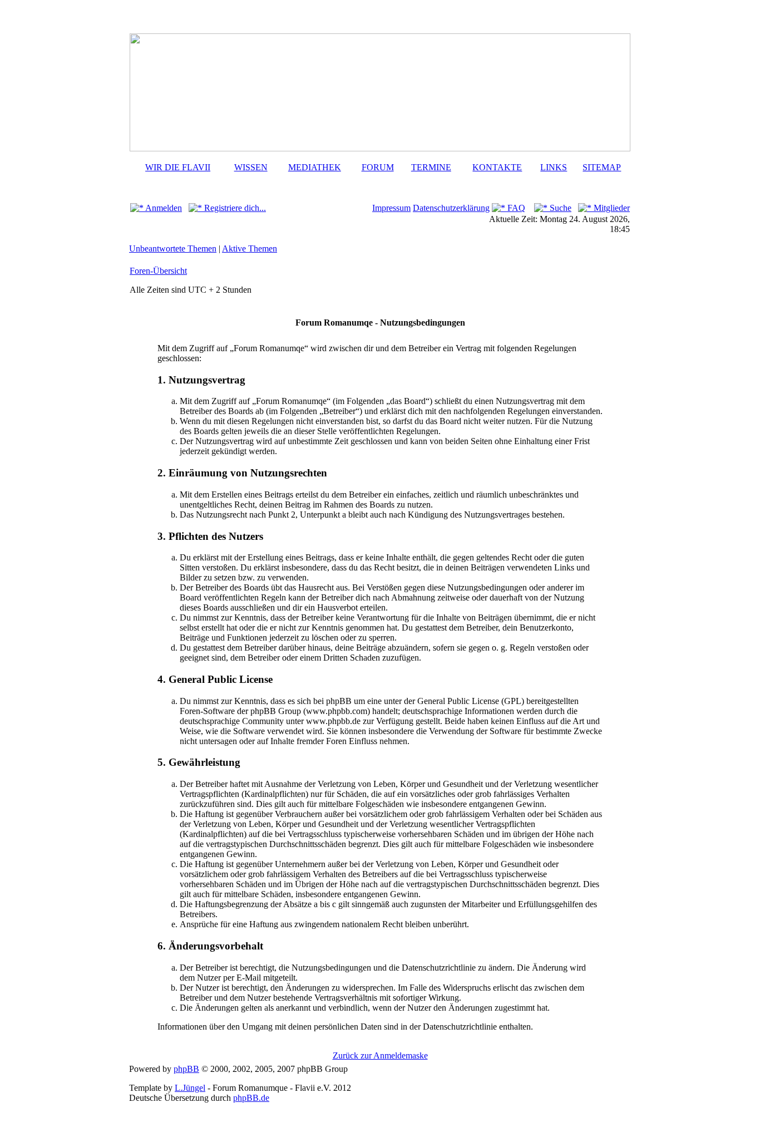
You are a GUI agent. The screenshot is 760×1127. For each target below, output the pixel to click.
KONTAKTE (497, 167)
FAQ (515, 208)
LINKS (553, 167)
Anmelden (163, 208)
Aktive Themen (249, 248)
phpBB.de (251, 1098)
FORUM (378, 167)
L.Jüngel (190, 1087)
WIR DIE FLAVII (177, 167)
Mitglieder (610, 208)
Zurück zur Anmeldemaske (380, 1055)
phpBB (186, 1069)
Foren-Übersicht (158, 270)
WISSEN (251, 167)
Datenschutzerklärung (451, 208)
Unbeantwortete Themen (172, 248)
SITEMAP (602, 167)
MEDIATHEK (314, 167)
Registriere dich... (234, 208)
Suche (559, 208)
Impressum (391, 208)
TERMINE (431, 167)
